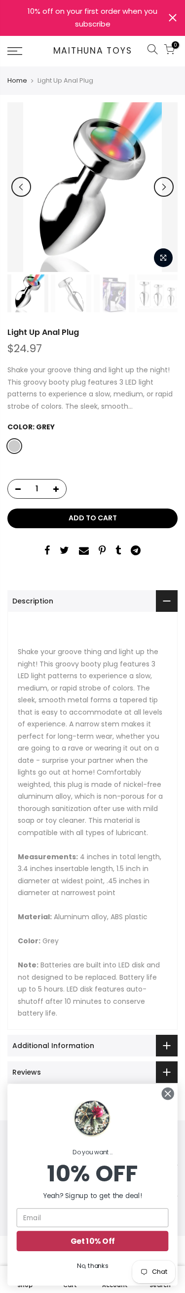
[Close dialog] (168, 1093)
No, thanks (92, 1266)
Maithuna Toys (92, 51)
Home (17, 80)
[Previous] (21, 187)
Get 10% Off (92, 1241)
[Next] (164, 187)
